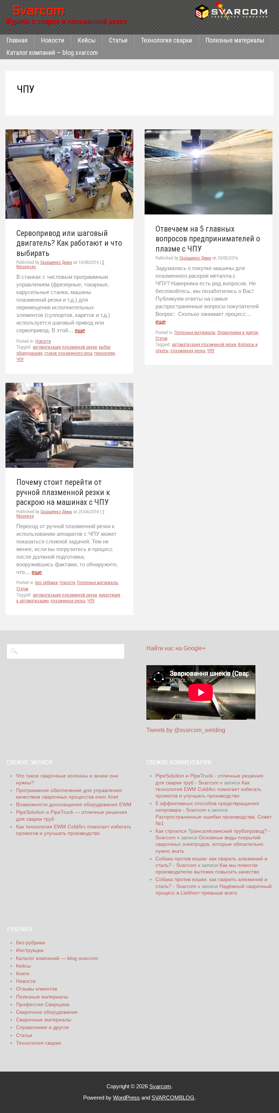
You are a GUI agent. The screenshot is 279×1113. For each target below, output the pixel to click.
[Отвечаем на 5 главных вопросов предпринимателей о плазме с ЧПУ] (208, 212)
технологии (104, 353)
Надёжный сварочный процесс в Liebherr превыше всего (213, 889)
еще (80, 330)
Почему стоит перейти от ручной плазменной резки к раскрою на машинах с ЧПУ (63, 492)
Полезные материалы (235, 40)
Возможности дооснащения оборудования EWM (74, 804)
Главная (17, 40)
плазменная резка (187, 350)
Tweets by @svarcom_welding (185, 730)
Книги (22, 973)
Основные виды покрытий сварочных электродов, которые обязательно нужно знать (209, 844)
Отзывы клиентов (36, 989)
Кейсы (87, 40)
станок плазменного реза (68, 353)
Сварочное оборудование (47, 1012)
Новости (52, 40)
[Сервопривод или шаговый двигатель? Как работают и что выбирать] (69, 217)
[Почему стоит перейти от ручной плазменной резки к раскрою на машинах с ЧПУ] (69, 466)
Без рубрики (46, 582)
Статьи (118, 40)
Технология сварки (166, 40)
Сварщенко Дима (56, 262)
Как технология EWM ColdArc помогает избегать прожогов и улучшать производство (208, 789)
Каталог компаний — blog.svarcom (52, 52)
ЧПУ (20, 359)
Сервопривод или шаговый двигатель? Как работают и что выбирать (69, 243)
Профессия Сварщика (42, 1004)
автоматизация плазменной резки (65, 347)
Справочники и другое (237, 332)
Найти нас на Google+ (176, 648)
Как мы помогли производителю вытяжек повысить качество (207, 868)
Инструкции (30, 950)
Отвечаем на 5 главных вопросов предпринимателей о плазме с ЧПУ (207, 238)
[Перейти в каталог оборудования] (233, 10)
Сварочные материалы (43, 1019)
